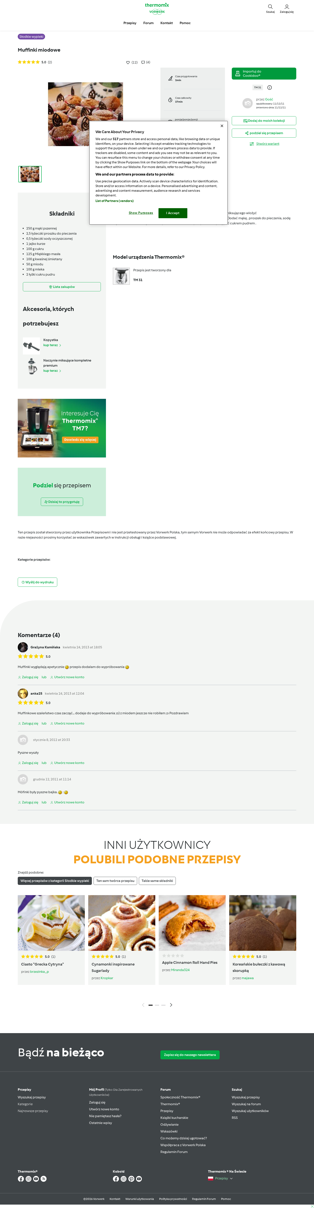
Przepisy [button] (129, 23)
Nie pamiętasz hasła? (105, 1116)
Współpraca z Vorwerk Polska (183, 1145)
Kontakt (115, 1199)
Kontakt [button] (166, 23)
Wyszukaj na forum (246, 1104)
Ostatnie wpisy (100, 1123)
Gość (269, 99)
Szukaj (237, 1089)
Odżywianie (169, 1124)
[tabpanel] (157, 952)
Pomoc (226, 1199)
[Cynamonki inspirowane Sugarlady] (121, 923)
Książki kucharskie (174, 1118)
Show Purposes (141, 213)
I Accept (173, 213)
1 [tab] (150, 1005)
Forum (165, 1089)
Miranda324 (180, 970)
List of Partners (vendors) (114, 201)
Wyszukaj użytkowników (250, 1111)
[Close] (222, 126)
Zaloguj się (97, 1102)
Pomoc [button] (185, 23)
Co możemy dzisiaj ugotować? (183, 1138)
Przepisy (24, 1089)
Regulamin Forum (174, 1152)
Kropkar (107, 978)
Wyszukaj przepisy (32, 1097)
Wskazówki (169, 1131)
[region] (158, 173)
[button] (270, 8)
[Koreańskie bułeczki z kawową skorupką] (262, 923)
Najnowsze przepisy (33, 1111)
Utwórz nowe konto (104, 1109)
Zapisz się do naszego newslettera (190, 1055)
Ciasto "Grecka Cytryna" (42, 964)
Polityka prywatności (173, 1199)
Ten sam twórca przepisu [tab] (115, 881)
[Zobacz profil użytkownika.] (247, 103)
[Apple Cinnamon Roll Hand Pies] (192, 923)
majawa (248, 978)
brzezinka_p (39, 972)
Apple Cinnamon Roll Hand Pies (189, 962)
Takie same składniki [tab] (157, 881)
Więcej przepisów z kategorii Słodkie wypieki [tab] (55, 881)
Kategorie (25, 1104)
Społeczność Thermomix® (180, 1097)
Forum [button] (148, 23)
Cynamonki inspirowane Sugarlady (113, 967)
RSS (235, 1118)
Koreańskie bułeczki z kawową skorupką (259, 967)
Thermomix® (170, 1104)
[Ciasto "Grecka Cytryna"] (51, 923)
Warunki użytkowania (139, 1199)
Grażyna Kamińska (45, 647)
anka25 (36, 693)
